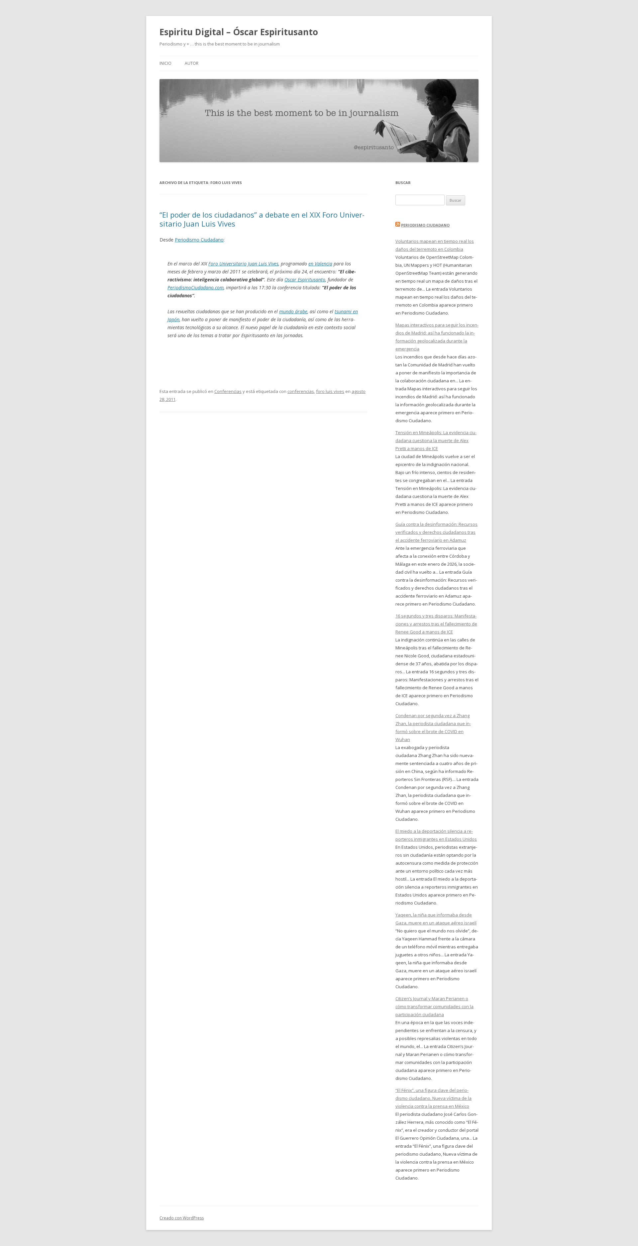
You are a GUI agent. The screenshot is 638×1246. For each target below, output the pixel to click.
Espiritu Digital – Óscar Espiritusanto (239, 32)
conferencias (300, 391)
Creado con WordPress (182, 1218)
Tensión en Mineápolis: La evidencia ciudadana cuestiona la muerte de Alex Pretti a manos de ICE (436, 440)
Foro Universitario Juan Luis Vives (243, 263)
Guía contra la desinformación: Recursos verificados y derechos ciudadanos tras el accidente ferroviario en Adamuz (436, 532)
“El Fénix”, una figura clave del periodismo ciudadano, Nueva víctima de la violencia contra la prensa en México (433, 1098)
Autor (191, 63)
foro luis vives (330, 391)
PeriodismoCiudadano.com (195, 287)
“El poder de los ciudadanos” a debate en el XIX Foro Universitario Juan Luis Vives (262, 219)
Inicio (165, 63)
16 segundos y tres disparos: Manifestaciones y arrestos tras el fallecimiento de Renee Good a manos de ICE (436, 624)
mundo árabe (293, 311)
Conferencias (228, 391)
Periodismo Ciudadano (199, 240)
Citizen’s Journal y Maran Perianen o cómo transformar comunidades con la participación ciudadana (434, 1006)
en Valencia (320, 263)
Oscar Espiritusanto (304, 279)
